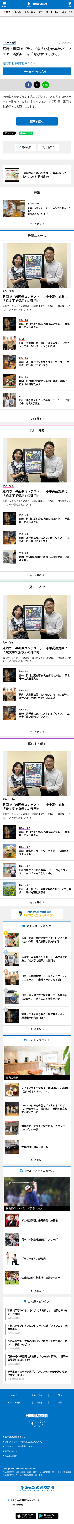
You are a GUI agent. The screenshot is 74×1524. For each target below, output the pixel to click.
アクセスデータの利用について (19, 1446)
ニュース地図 (9, 42)
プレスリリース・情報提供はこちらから (23, 1441)
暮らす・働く (52, 12)
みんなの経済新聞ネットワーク (37, 1488)
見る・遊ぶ (30, 12)
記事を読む (37, 121)
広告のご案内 (11, 1455)
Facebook (32, 1423)
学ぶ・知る (67, 12)
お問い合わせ (11, 1451)
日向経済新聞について (15, 1437)
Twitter (41, 1423)
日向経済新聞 (37, 4)
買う (41, 12)
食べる (18, 12)
